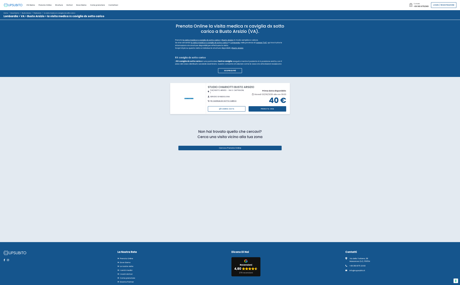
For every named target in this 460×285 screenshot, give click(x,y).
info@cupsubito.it (357, 270)
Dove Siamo (81, 5)
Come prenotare (97, 5)
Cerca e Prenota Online (230, 148)
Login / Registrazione (443, 5)
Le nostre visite (126, 266)
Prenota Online (45, 5)
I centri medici (126, 270)
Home (6, 13)
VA (23, 16)
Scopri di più (230, 70)
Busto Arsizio (26, 13)
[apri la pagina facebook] (4, 260)
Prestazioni (37, 13)
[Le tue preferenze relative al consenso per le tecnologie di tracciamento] (456, 281)
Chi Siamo (30, 5)
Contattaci (113, 5)
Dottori (69, 5)
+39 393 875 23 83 (357, 266)
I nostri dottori (126, 274)
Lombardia (11, 16)
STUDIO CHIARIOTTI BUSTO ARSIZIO (231, 87)
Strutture (59, 5)
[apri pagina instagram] (8, 260)
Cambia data (227, 109)
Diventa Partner (127, 282)
